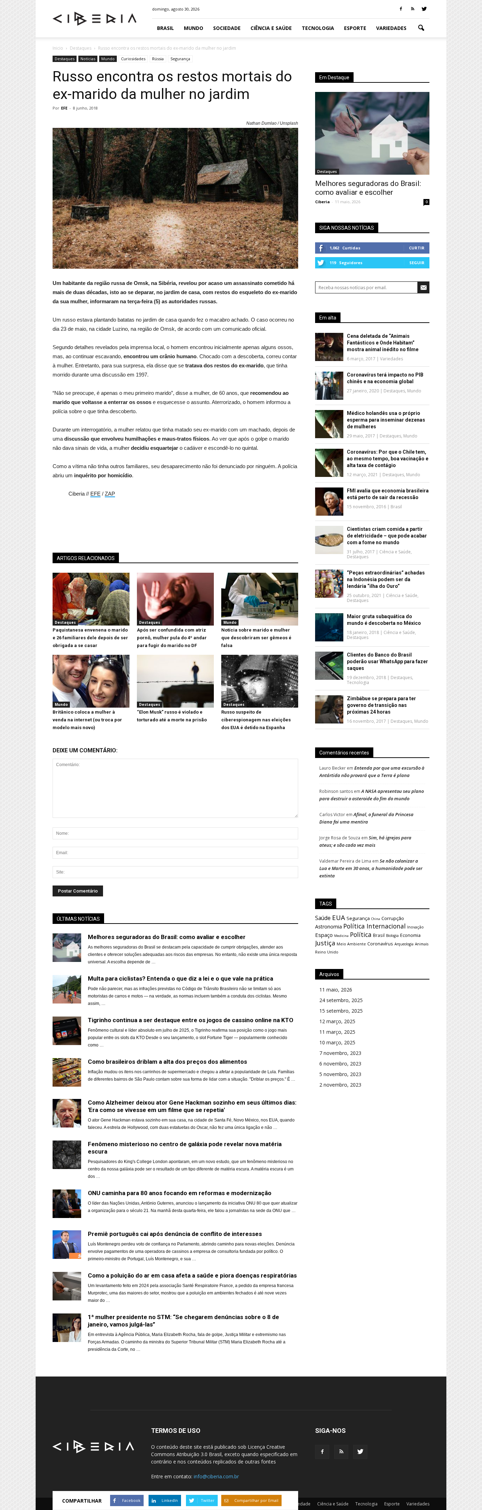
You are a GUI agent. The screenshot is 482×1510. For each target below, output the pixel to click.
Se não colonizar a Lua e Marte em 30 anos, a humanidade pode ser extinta (370, 868)
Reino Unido (326, 952)
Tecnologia (318, 28)
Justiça (325, 943)
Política (361, 934)
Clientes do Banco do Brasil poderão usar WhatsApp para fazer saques (387, 661)
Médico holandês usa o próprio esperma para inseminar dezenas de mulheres (386, 419)
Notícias (87, 58)
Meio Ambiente (351, 943)
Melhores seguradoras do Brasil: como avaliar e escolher (368, 188)
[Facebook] (401, 9)
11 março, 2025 (337, 1032)
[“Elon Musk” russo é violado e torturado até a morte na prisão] (175, 706)
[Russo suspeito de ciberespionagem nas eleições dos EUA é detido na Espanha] (259, 706)
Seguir (416, 262)
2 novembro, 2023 (340, 1084)
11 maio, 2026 (335, 989)
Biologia (392, 935)
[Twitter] (424, 9)
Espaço (324, 934)
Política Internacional (374, 926)
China (375, 918)
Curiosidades (133, 58)
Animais (421, 944)
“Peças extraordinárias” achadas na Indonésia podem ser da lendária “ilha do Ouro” (386, 579)
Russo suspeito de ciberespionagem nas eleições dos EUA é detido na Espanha (256, 719)
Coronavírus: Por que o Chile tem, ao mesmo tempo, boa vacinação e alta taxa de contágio (387, 458)
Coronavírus (380, 943)
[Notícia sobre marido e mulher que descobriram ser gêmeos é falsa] (259, 624)
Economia (410, 935)
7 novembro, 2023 (340, 1053)
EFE (64, 108)
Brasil (165, 28)
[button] (420, 28)
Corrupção (392, 918)
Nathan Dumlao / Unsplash (272, 123)
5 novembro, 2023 (340, 1074)
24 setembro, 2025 (341, 1000)
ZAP (110, 494)
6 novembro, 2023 (340, 1063)
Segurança (180, 58)
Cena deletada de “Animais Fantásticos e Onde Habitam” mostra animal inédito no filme (382, 342)
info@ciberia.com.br (216, 1476)
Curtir (416, 247)
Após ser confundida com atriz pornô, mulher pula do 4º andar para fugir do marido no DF (172, 637)
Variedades (391, 28)
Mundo (193, 28)
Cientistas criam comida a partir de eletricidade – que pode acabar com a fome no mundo (387, 535)
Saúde (323, 918)
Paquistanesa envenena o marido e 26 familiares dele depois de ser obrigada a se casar (90, 637)
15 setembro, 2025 (341, 1010)
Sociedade (227, 28)
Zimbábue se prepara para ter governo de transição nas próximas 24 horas (381, 705)
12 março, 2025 (337, 1021)
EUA (338, 917)
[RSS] (412, 9)
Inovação (415, 927)
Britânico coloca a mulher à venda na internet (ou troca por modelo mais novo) (87, 719)
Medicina (341, 935)
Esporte (355, 28)
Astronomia (328, 926)
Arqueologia (404, 944)
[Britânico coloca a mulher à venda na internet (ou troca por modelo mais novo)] (91, 706)
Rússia (158, 58)
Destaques (64, 58)
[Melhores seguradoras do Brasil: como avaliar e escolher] (372, 133)
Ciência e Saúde (271, 28)
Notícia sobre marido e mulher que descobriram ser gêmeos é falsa (256, 637)
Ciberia (322, 201)
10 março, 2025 (337, 1042)
